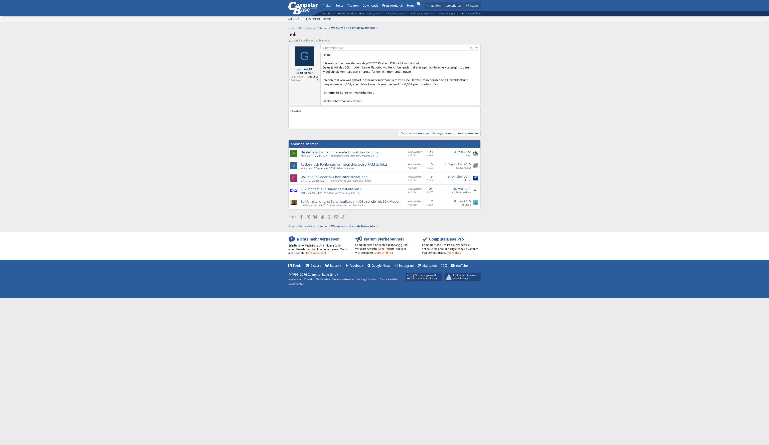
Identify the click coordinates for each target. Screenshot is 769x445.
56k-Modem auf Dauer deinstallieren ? (331, 189)
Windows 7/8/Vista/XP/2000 (339, 193)
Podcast (330, 13)
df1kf (303, 193)
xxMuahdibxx (463, 167)
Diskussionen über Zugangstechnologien (351, 156)
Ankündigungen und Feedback (346, 205)
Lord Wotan (307, 205)
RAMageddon (348, 13)
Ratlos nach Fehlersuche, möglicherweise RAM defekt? (344, 164)
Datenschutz (295, 283)
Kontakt (308, 279)
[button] (301, 19)
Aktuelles (293, 18)
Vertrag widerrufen (343, 279)
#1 (476, 48)
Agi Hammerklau (461, 192)
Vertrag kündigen (367, 279)
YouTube (462, 266)
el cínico (466, 204)
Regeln (327, 18)
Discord (315, 266)
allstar (467, 180)
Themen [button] (353, 5)
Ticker (327, 5)
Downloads (370, 5)
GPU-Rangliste (449, 13)
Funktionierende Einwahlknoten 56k (349, 152)
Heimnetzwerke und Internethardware (350, 180)
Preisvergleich (392, 5)
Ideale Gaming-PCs (424, 13)
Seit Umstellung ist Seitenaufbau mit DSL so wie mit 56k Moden (351, 201)
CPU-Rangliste (472, 13)
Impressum (295, 279)
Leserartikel (313, 18)
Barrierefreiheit (389, 279)
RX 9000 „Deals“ (397, 13)
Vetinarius (306, 168)
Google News (381, 266)
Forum (411, 5)
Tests (339, 5)
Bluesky (335, 266)
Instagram (406, 266)
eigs (468, 155)
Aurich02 (306, 156)
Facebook (356, 266)
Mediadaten (323, 279)
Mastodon (429, 266)
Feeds (297, 266)
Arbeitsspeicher (345, 168)
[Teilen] (471, 48)
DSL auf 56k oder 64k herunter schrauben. (335, 176)
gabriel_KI (297, 40)
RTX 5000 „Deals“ (371, 13)
